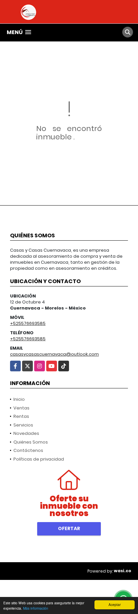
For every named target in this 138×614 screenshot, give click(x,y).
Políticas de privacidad (38, 459)
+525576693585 (28, 323)
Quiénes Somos (30, 442)
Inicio (19, 399)
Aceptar (115, 604)
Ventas (21, 408)
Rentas (21, 416)
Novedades (26, 433)
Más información (35, 608)
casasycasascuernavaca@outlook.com (54, 354)
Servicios (23, 425)
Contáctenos (28, 450)
